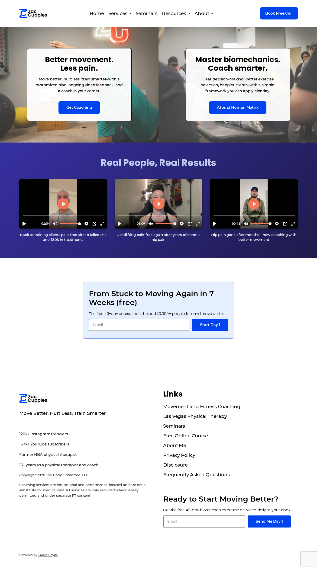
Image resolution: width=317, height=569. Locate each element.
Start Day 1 (210, 325)
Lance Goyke (48, 555)
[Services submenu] (129, 13)
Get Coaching (79, 107)
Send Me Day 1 (269, 521)
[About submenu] (211, 13)
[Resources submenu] (188, 13)
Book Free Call (279, 13)
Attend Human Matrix (238, 107)
